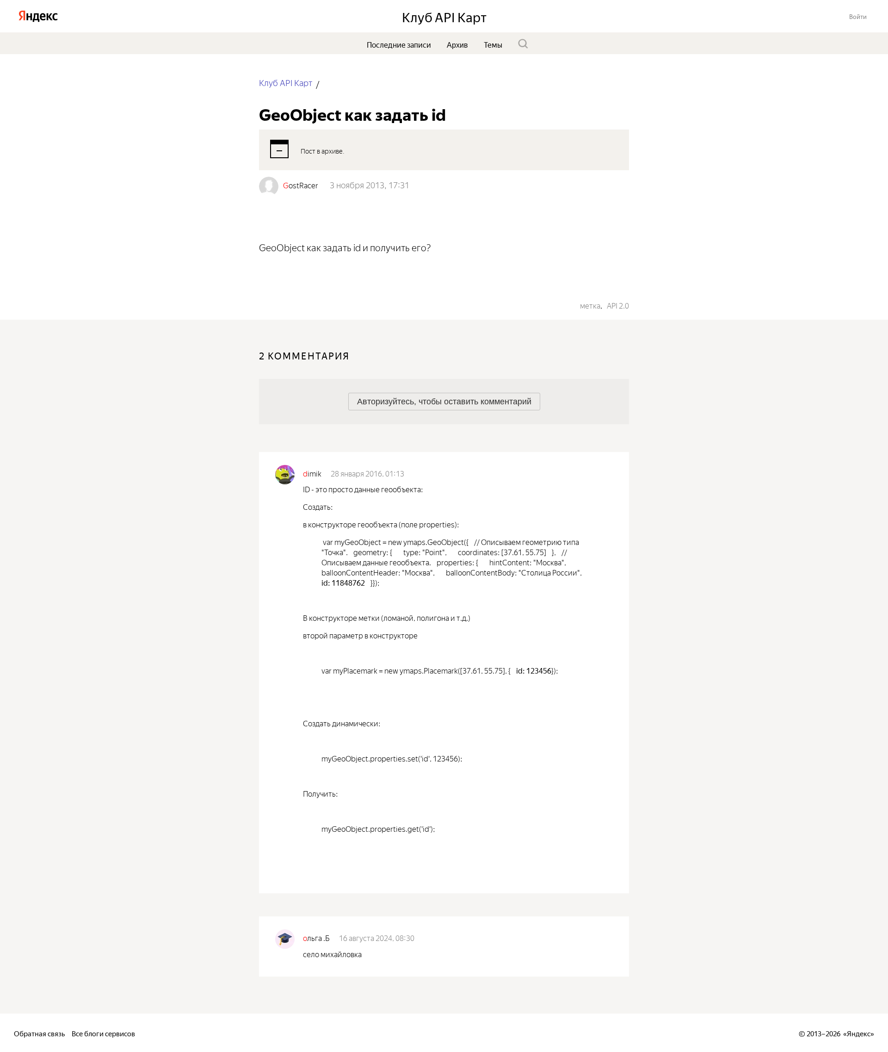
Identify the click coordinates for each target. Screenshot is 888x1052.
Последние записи (399, 44)
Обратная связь (39, 1032)
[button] (858, 16)
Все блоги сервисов (103, 1032)
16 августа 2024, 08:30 (376, 937)
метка (590, 304)
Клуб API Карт (285, 82)
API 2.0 (618, 304)
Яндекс (858, 1032)
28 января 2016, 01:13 (367, 472)
